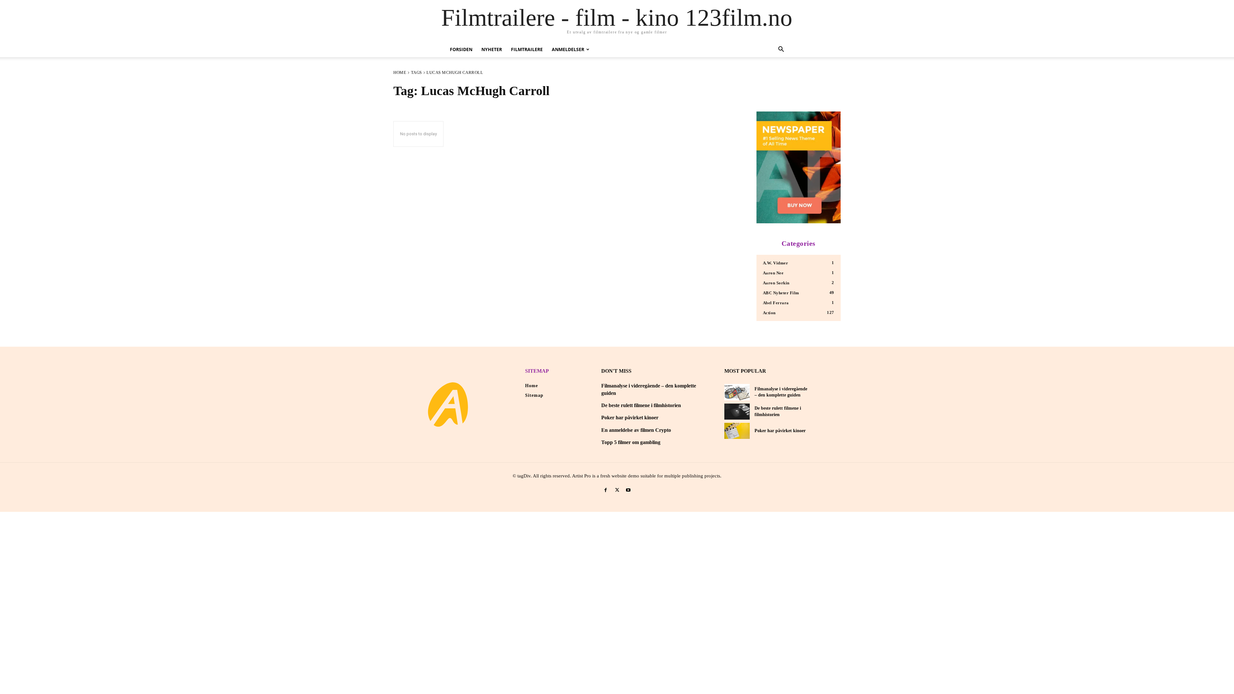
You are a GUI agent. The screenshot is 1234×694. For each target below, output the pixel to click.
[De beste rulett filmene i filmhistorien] (737, 412)
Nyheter (491, 49)
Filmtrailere (527, 49)
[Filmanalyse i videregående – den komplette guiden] (737, 392)
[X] (617, 490)
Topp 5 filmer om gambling (630, 442)
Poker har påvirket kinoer (629, 417)
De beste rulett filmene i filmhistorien (641, 405)
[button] (781, 50)
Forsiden (461, 49)
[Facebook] (606, 490)
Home (399, 72)
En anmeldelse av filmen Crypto (636, 430)
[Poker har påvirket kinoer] (737, 431)
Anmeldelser (568, 49)
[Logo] (447, 404)
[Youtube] (628, 490)
